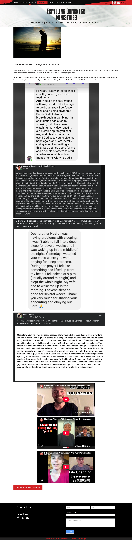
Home (16, 2)
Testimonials (42, 2)
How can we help (71, 512)
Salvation (32, 2)
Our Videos (23, 2)
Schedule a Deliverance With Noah (28, 488)
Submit (70, 531)
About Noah (60, 2)
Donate (68, 2)
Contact (51, 2)
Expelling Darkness (77, 539)
